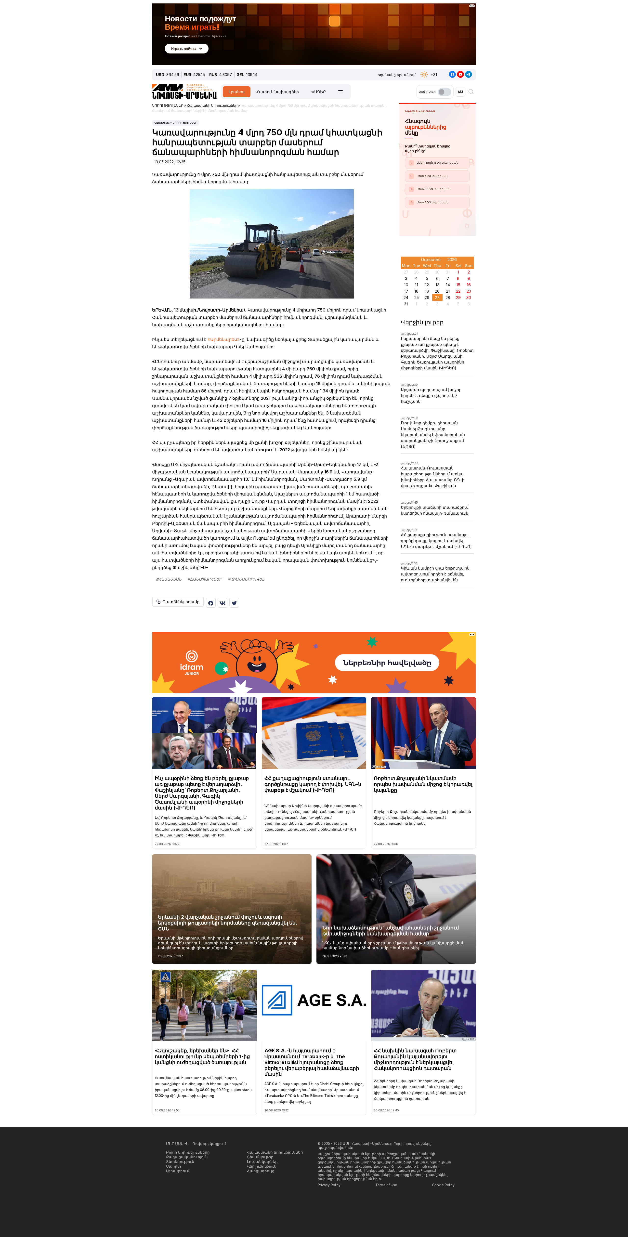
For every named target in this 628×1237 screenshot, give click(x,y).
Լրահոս (237, 91)
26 (427, 297)
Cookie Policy (443, 1185)
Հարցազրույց (261, 1171)
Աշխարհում (177, 1171)
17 (406, 291)
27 (437, 297)
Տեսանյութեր (260, 1157)
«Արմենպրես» (224, 339)
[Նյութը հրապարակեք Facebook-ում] (210, 603)
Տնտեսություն (180, 1161)
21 (448, 291)
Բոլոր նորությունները (188, 1152)
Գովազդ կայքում (209, 1143)
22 (458, 291)
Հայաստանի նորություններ (175, 122)
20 (437, 291)
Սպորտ (173, 1166)
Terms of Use (386, 1185)
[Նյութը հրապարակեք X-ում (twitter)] (234, 603)
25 (416, 297)
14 (448, 284)
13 (437, 284)
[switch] (444, 92)
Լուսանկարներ (262, 1161)
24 (406, 297)
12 (427, 284)
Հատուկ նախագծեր (277, 91)
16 (469, 284)
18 (416, 291)
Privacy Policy (329, 1185)
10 (406, 284)
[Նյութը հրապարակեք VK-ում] (222, 603)
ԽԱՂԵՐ (318, 91)
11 (416, 284)
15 (458, 284)
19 (427, 291)
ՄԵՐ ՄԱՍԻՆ (177, 1143)
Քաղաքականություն (187, 1157)
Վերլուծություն (261, 1166)
